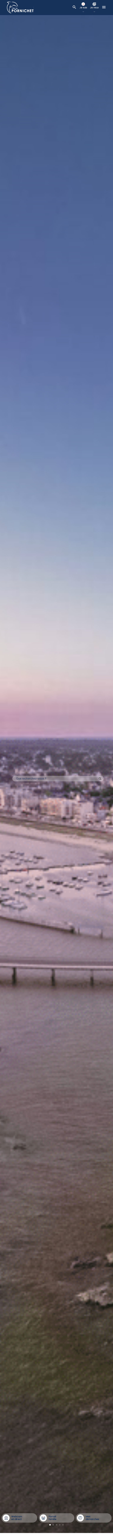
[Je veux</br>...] (94, 4)
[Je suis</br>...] (83, 4)
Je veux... (94, 9)
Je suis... (83, 9)
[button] (104, 7)
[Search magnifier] (100, 779)
